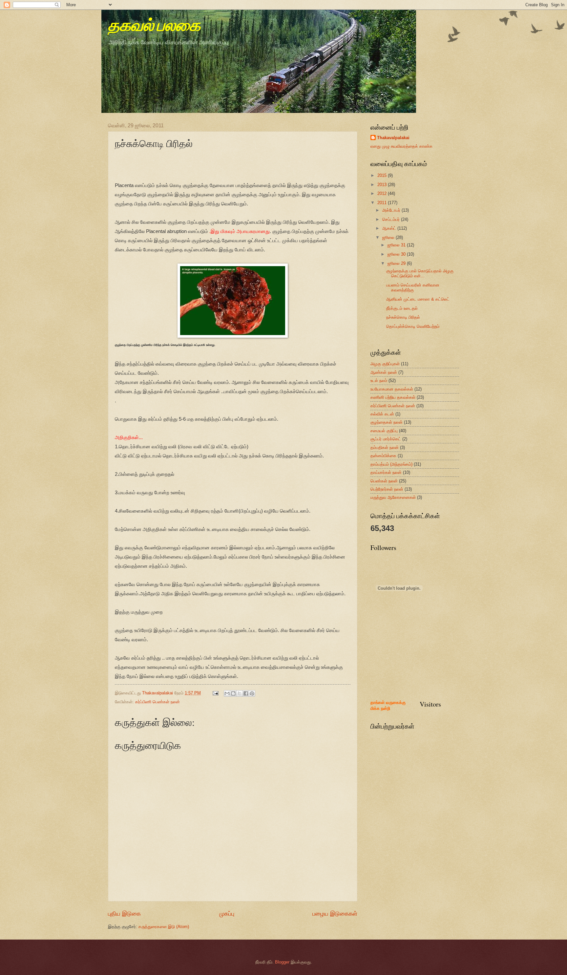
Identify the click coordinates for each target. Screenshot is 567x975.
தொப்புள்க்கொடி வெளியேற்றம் (412, 326)
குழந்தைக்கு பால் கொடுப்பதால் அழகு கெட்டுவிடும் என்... (419, 273)
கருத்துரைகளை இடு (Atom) (163, 926)
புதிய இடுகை (124, 913)
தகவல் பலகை (154, 26)
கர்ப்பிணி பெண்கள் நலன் (157, 701)
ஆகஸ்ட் (389, 228)
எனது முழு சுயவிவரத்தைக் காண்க (401, 146)
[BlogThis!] (233, 693)
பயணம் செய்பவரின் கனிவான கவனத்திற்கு (412, 287)
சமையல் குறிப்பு (384, 430)
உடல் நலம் (378, 380)
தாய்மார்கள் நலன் (386, 472)
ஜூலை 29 (397, 263)
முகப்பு (226, 913)
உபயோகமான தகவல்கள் (391, 389)
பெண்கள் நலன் (384, 480)
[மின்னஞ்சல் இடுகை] (215, 692)
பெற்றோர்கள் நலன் (386, 489)
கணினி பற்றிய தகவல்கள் (392, 397)
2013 (382, 184)
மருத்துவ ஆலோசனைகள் (393, 497)
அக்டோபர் (392, 210)
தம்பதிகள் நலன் (384, 447)
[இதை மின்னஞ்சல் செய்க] (227, 693)
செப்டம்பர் (391, 219)
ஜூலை (389, 237)
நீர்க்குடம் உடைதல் (402, 308)
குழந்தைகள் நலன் (386, 422)
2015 (382, 175)
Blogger (282, 962)
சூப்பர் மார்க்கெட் (385, 438)
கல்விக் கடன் (382, 414)
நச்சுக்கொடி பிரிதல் (403, 317)
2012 (382, 193)
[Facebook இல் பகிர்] (245, 693)
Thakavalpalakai (393, 137)
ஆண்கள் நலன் (383, 372)
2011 (382, 202)
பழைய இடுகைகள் (334, 913)
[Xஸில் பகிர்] (239, 693)
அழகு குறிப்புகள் (385, 363)
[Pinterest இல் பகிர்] (252, 693)
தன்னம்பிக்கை (383, 455)
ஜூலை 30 (397, 254)
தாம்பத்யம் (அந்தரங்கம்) (391, 464)
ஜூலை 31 (397, 245)
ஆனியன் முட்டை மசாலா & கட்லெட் (418, 299)
